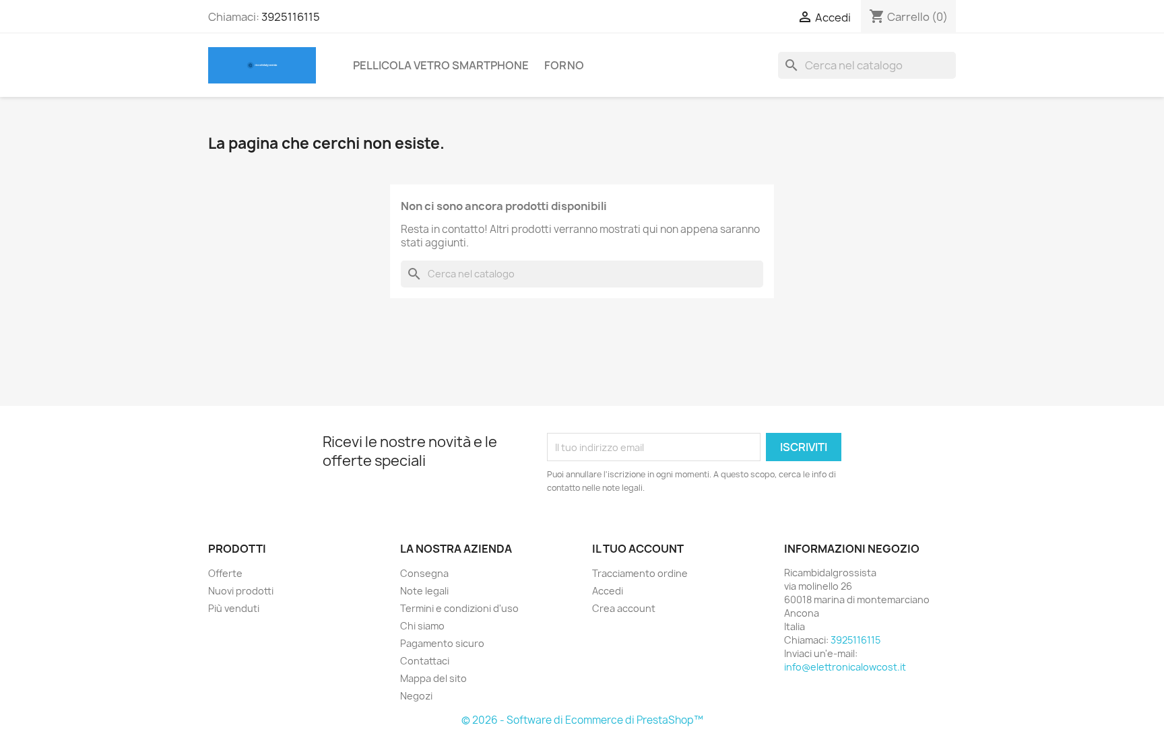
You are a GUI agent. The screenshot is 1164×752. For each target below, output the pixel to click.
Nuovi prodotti (240, 590)
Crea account (623, 608)
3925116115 (290, 16)
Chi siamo (422, 625)
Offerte (225, 573)
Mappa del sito (433, 678)
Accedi (607, 590)
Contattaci (424, 660)
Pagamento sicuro (442, 643)
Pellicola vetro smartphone (441, 65)
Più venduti (233, 608)
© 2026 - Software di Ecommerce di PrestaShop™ (582, 720)
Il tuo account (638, 548)
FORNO (564, 65)
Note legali (424, 590)
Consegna (424, 573)
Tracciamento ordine (640, 573)
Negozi (416, 695)
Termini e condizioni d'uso (459, 608)
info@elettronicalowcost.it (845, 666)
